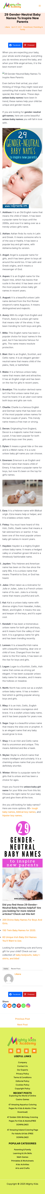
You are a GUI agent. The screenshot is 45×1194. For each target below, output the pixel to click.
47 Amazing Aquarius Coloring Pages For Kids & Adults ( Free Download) (22, 1108)
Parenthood (28, 27)
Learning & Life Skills (22, 1153)
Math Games (22, 1157)
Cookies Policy (22, 1085)
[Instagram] (28, 1006)
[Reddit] (9, 1006)
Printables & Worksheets (22, 1161)
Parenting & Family (22, 1149)
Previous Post (22, 1019)
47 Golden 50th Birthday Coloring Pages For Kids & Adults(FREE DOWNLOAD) (22, 1121)
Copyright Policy (22, 1088)
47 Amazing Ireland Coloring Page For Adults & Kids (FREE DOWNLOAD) (22, 1133)
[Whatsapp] (23, 1006)
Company (22, 1062)
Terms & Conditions (23, 1077)
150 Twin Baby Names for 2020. (19, 930)
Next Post (22, 1024)
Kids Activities (22, 1164)
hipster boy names (12, 815)
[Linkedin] (14, 1006)
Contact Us (22, 1066)
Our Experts (22, 1070)
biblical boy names (26, 812)
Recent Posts (16, 969)
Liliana (18, 974)
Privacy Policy (22, 1073)
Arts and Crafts (22, 1168)
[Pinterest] (19, 1006)
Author (6, 969)
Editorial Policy (22, 1081)
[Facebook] (5, 1006)
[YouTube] (34, 1050)
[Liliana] (8, 978)
